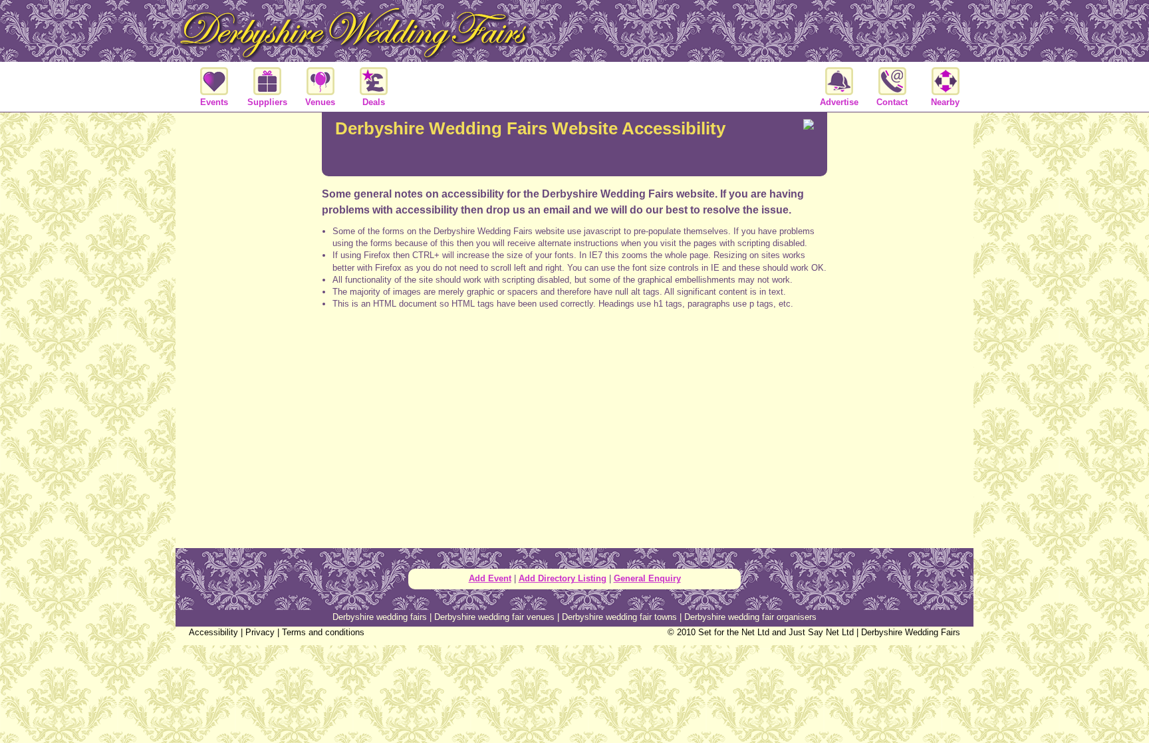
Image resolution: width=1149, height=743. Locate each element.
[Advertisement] (574, 372)
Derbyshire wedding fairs (379, 617)
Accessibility (213, 632)
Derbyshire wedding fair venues (494, 617)
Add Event (490, 578)
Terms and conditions (323, 632)
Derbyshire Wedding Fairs (910, 632)
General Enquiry (647, 578)
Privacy (260, 632)
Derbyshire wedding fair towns (619, 617)
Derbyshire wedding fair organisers (750, 617)
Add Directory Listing (562, 578)
